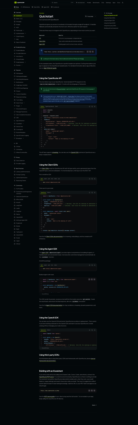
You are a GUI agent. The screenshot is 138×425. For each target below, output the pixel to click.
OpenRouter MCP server (46, 377)
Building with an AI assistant (111, 28)
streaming (55, 152)
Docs (17, 7)
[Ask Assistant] (93, 52)
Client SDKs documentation (54, 236)
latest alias (71, 96)
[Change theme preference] (122, 2)
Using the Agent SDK (109, 20)
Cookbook (56, 7)
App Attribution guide (50, 68)
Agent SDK (46, 7)
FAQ (82, 58)
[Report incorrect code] (88, 52)
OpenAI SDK (74, 152)
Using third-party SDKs (110, 25)
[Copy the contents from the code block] (90, 52)
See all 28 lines (45, 294)
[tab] (42, 106)
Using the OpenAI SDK (109, 23)
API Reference (26, 7)
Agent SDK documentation (54, 305)
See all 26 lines (45, 348)
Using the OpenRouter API (111, 15)
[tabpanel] (68, 128)
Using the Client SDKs (109, 18)
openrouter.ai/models (79, 99)
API (40, 38)
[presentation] (69, 52)
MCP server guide (49, 396)
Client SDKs (37, 7)
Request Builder (61, 89)
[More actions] (95, 16)
